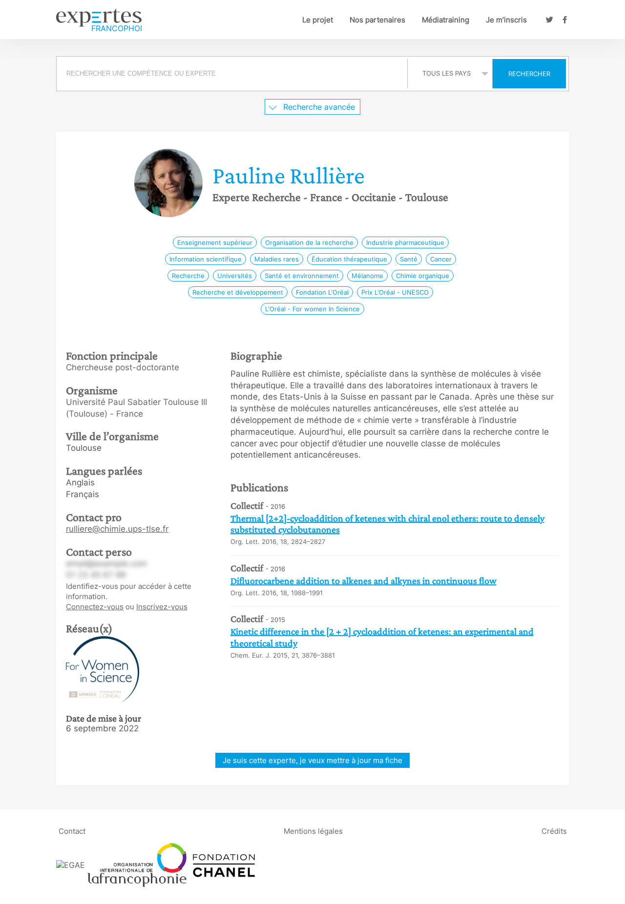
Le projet (317, 19)
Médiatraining (445, 19)
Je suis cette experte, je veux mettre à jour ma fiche (312, 760)
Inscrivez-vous (162, 606)
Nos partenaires (377, 19)
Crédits (554, 831)
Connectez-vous (95, 606)
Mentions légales (313, 831)
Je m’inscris (506, 19)
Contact (72, 831)
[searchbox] (232, 74)
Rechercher (529, 74)
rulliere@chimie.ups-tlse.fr (117, 529)
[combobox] (233, 73)
